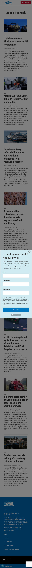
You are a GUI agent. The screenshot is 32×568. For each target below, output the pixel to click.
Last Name (6, 289)
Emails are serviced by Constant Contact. (16, 304)
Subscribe (16, 310)
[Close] (30, 252)
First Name (6, 280)
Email (4, 272)
